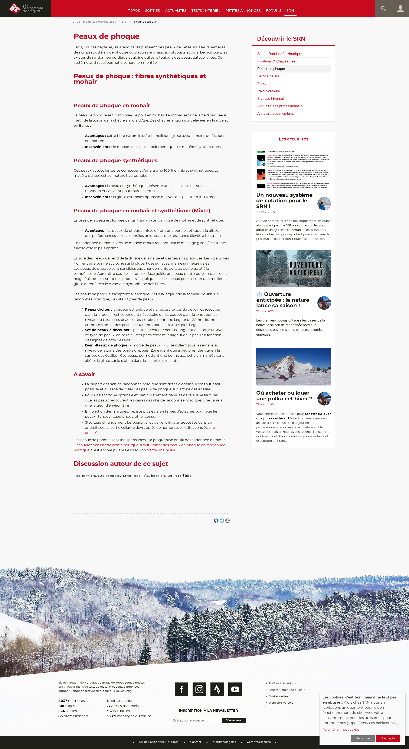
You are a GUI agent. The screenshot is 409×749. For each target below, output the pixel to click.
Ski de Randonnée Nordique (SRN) (94, 21)
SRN (290, 10)
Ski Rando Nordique (282, 683)
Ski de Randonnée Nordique (279, 54)
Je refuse (363, 738)
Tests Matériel (206, 10)
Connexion (400, 8)
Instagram (199, 689)
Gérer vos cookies (259, 742)
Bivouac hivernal (270, 98)
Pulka (261, 83)
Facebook (181, 689)
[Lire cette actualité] (293, 171)
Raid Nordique (268, 91)
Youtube (235, 689)
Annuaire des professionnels (279, 106)
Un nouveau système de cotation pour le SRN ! (284, 201)
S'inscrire (233, 720)
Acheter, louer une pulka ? (287, 690)
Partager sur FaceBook (216, 521)
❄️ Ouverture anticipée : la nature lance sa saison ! (282, 300)
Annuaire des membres (275, 113)
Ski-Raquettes (278, 696)
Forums (273, 10)
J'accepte (388, 738)
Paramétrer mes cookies (341, 729)
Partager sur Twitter (222, 521)
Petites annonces (243, 10)
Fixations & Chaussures (276, 61)
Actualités (175, 10)
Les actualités (293, 139)
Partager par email (227, 521)
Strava (217, 689)
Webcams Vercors (281, 702)
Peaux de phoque (271, 69)
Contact (195, 742)
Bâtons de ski (268, 76)
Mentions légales (224, 742)
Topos (134, 10)
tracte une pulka (161, 450)
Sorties (152, 10)
